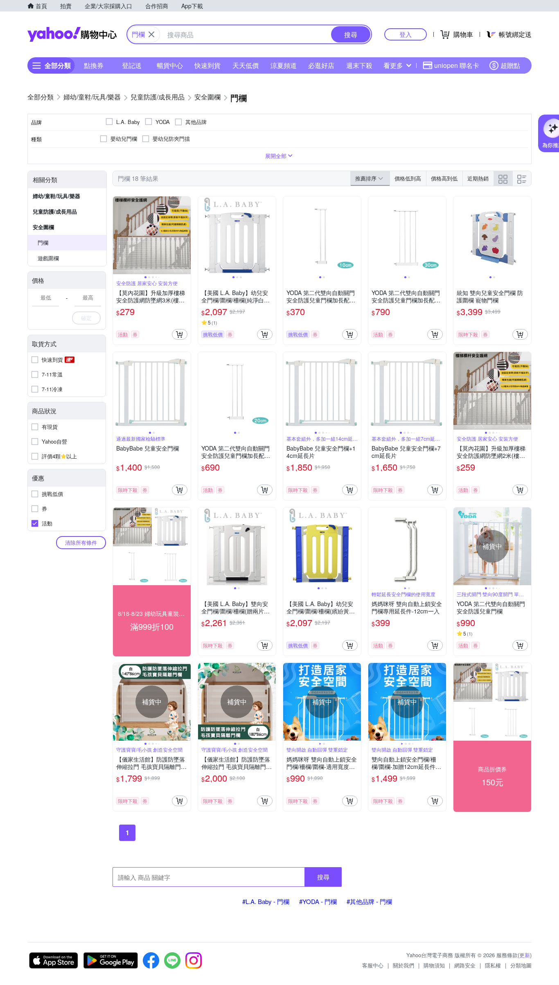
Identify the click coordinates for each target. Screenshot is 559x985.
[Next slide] (185, 235)
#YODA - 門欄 (318, 901)
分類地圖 (521, 965)
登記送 (132, 65)
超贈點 (510, 65)
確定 (86, 318)
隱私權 (493, 965)
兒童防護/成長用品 (55, 211)
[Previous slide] (118, 235)
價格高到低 (444, 178)
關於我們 (403, 965)
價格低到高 (407, 178)
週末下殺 (359, 65)
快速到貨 (207, 65)
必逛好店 (321, 65)
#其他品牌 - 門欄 (369, 901)
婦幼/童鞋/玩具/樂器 (56, 196)
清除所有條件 (81, 542)
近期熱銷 (478, 178)
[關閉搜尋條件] (151, 34)
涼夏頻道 (283, 65)
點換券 (94, 65)
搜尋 (323, 876)
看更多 (393, 65)
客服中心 (372, 965)
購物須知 (434, 965)
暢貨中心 (170, 65)
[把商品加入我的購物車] (179, 334)
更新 (524, 955)
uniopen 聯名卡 (456, 65)
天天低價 (245, 65)
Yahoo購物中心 (72, 34)
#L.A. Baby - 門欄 (265, 901)
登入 (405, 34)
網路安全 (465, 965)
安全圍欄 (43, 227)
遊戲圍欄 (48, 258)
